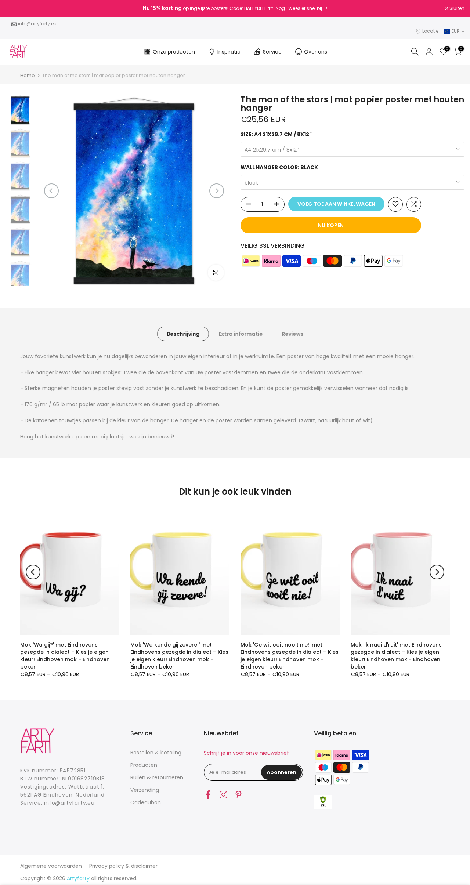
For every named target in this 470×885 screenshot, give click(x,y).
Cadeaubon (145, 802)
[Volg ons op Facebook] (208, 794)
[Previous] (51, 190)
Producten (143, 765)
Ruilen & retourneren (156, 777)
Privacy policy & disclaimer (123, 866)
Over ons (315, 51)
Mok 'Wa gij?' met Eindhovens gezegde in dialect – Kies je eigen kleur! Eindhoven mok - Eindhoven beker (65, 655)
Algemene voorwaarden (51, 866)
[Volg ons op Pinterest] (238, 794)
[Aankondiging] (235, 8)
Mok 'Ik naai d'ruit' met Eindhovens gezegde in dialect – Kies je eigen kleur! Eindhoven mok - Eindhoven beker (396, 655)
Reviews (292, 333)
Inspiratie (229, 51)
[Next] (216, 190)
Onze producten (174, 51)
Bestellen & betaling (155, 752)
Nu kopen (331, 225)
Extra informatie (240, 333)
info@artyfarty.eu (37, 24)
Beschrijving (183, 333)
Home (27, 75)
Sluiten (17, 8)
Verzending (144, 790)
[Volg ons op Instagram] (223, 794)
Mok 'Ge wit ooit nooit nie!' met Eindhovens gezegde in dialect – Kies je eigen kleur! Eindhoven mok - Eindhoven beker (290, 655)
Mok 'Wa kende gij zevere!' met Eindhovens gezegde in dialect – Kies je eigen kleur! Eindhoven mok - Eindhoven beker (179, 655)
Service (272, 51)
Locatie (430, 31)
